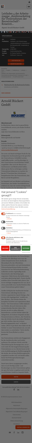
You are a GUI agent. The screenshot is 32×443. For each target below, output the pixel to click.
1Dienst (8, 233)
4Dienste (9, 219)
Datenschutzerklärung (8, 209)
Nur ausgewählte (15, 248)
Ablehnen (5, 248)
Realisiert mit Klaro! (26, 252)
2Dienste (8, 225)
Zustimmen (26, 248)
